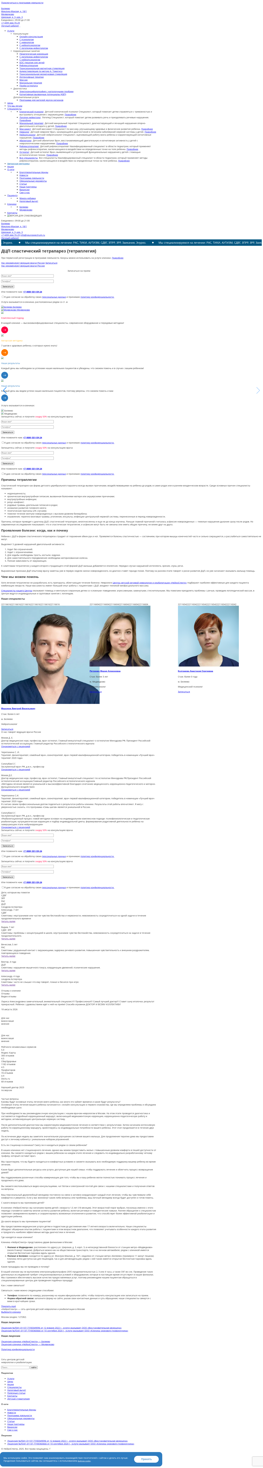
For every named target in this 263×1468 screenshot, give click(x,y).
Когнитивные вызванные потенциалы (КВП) (42, 94)
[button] (258, 390)
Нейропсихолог (27, 134)
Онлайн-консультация (31, 36)
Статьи (23, 183)
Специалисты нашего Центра (16, 590)
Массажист (25, 129)
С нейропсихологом (29, 45)
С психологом (26, 39)
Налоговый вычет (28, 201)
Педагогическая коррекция (33, 53)
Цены (10, 103)
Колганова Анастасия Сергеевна (107, 671)
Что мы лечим (14, 105)
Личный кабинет (10, 25)
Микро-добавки (27, 198)
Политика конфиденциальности (18, 1349)
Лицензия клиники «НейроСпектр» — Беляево (25, 1341)
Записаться (51, 262)
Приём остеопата (28, 85)
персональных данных (54, 296)
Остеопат (24, 152)
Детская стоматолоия (18, 1398)
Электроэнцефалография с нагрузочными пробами (46, 91)
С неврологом (26, 42)
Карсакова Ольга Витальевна (194, 671)
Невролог (24, 131)
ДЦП (3, 904)
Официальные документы (33, 181)
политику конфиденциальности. (97, 296)
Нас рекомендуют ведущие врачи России (23, 262)
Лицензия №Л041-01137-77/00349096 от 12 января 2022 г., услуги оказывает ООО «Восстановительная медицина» (61, 1327)
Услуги (10, 30)
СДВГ (4, 895)
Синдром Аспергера (11, 906)
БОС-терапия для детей (31, 62)
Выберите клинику (11, 1312)
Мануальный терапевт (31, 123)
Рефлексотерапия (28, 65)
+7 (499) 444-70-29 (10, 22)
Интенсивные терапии (31, 77)
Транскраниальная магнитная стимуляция (42, 68)
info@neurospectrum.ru (32, 235)
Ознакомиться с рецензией (15, 746)
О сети (10, 169)
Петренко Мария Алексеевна (16, 671)
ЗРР (3, 898)
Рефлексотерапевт (29, 146)
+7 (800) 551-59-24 (32, 291)
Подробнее (70, 114)
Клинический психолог (31, 111)
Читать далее (8, 921)
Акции (10, 166)
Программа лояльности (31, 178)
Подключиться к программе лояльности (22, 2)
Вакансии (24, 189)
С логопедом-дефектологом (33, 48)
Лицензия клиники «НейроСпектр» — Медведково (27, 1344)
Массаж (23, 79)
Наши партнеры (28, 186)
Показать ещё (8, 1306)
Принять (146, 1459)
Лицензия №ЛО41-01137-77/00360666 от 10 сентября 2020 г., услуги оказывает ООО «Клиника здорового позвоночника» (64, 1330)
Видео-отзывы (8, 996)
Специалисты (14, 108)
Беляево (23, 207)
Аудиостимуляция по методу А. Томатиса (40, 71)
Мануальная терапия (30, 82)
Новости (23, 175)
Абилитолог (25, 140)
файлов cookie (84, 1461)
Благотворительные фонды (33, 172)
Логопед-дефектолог (30, 117)
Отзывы (5, 993)
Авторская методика (18, 163)
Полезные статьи (16, 1393)
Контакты (12, 212)
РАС (3, 901)
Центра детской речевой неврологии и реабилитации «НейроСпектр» (150, 582)
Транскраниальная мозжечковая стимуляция (43, 74)
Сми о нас (24, 192)
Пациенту (12, 195)
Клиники (11, 204)
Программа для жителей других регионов (41, 100)
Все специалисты (28, 157)
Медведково (25, 209)
